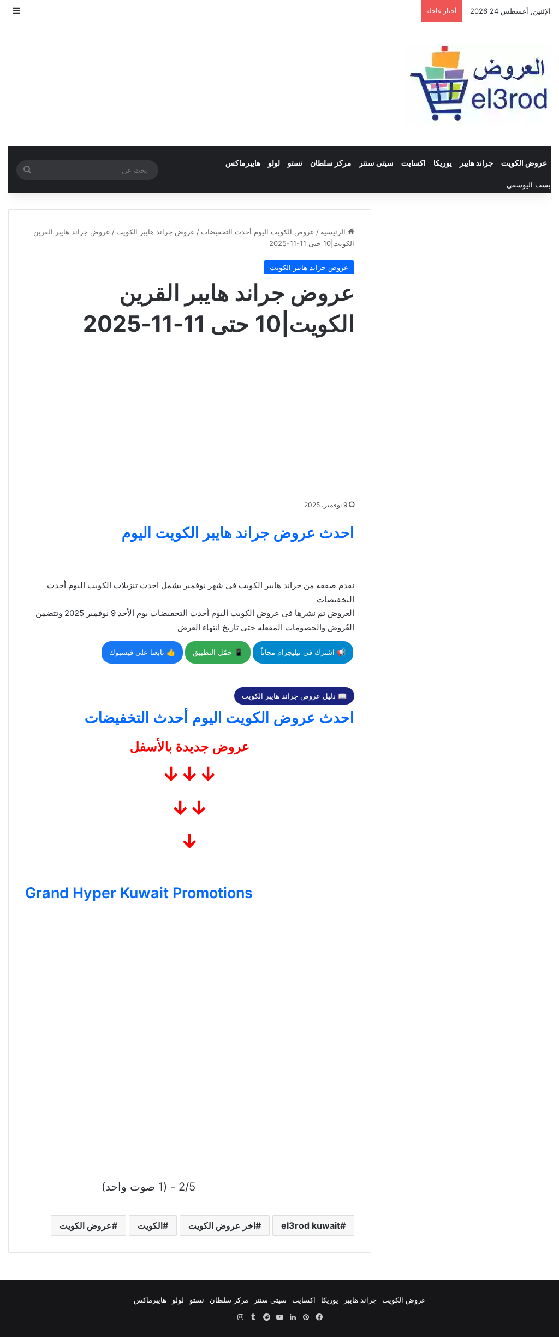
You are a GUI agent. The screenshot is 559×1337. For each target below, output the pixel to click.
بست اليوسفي (529, 184)
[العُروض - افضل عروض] (477, 84)
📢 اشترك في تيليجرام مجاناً (303, 652)
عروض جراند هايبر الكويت (155, 231)
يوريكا (442, 162)
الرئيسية (334, 231)
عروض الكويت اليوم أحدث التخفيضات (257, 231)
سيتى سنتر (376, 162)
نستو (295, 162)
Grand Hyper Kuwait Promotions (139, 893)
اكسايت (413, 162)
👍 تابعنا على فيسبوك (142, 652)
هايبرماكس (242, 162)
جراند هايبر (476, 162)
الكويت (150, 1225)
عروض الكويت (524, 162)
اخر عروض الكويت (221, 1225)
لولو (274, 162)
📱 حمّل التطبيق (218, 652)
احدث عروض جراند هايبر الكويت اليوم (238, 533)
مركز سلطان (331, 162)
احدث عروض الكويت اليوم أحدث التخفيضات (219, 717)
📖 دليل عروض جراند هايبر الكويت (294, 695)
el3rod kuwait (310, 1225)
